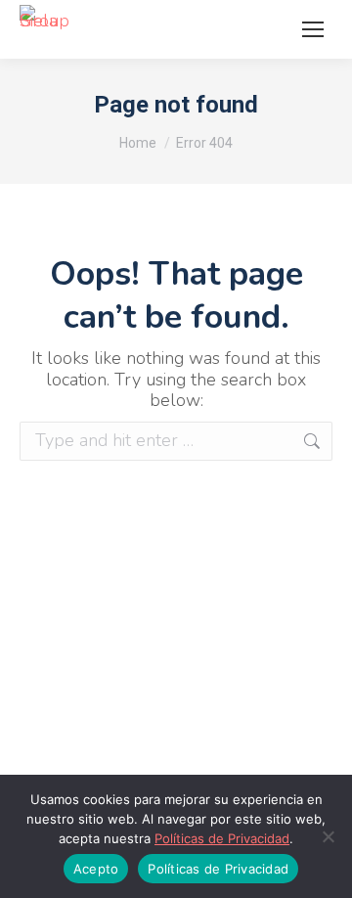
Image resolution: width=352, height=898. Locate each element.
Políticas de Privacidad (221, 838)
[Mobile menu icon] (312, 29)
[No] (327, 836)
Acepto (96, 868)
